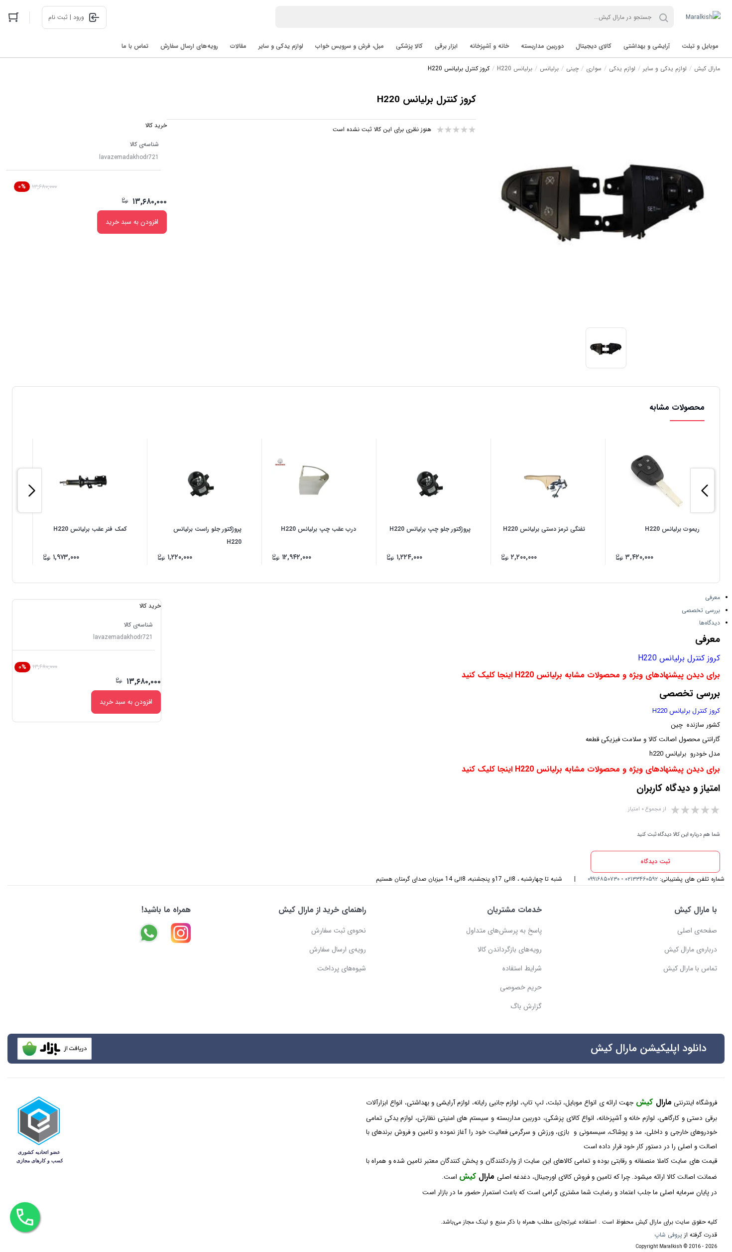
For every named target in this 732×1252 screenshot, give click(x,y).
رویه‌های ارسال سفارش (189, 46)
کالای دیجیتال (593, 46)
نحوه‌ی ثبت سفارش (338, 930)
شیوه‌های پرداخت (341, 968)
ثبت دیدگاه (655, 861)
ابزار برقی (446, 46)
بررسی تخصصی (701, 610)
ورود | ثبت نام (66, 17)
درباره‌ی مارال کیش (690, 949)
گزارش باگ (526, 1006)
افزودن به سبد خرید (132, 222)
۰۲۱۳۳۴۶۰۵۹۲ (641, 879)
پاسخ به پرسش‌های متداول (504, 930)
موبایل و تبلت (700, 46)
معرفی (712, 597)
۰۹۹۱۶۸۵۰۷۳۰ (603, 879)
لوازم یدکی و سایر (280, 46)
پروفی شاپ (668, 1235)
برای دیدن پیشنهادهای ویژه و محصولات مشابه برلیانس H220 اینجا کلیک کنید (591, 675)
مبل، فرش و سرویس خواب (349, 46)
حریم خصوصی (521, 987)
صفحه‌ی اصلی (697, 930)
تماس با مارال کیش (690, 968)
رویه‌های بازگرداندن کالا (510, 949)
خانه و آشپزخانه (489, 46)
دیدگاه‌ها (709, 622)
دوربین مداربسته (542, 46)
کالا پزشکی (409, 46)
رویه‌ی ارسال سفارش (337, 949)
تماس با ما (135, 46)
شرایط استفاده (522, 968)
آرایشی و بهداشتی (646, 46)
